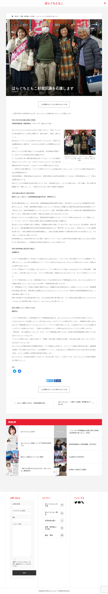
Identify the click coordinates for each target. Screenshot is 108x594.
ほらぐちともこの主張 (54, 505)
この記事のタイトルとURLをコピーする (54, 104)
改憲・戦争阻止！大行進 (54, 528)
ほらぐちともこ (54, 3)
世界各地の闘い (53, 520)
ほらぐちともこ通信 (54, 513)
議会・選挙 (54, 535)
